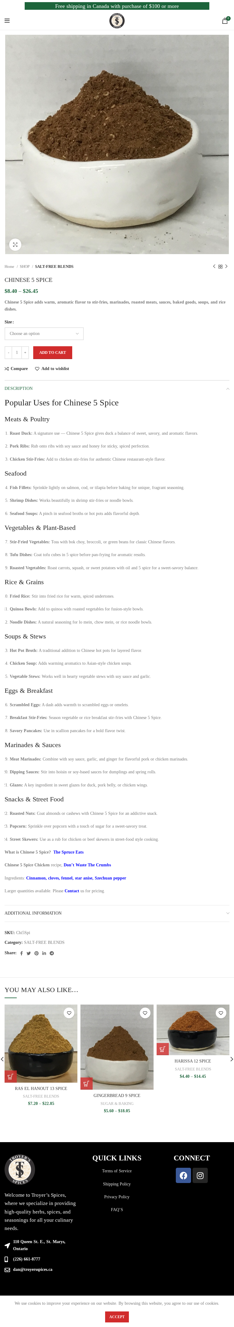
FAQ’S (117, 1209)
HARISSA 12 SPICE (193, 1061)
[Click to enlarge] (15, 245)
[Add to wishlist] (69, 1013)
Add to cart (52, 352)
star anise (83, 878)
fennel (67, 878)
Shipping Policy (117, 1184)
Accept (117, 1317)
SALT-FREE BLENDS (54, 266)
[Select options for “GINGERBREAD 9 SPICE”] (86, 1083)
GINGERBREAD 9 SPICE (117, 1095)
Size (8, 322)
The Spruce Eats (68, 852)
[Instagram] (200, 1175)
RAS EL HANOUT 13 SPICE (41, 1088)
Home (10, 266)
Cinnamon (36, 878)
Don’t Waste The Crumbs (87, 865)
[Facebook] (183, 1175)
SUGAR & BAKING (117, 1103)
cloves (53, 878)
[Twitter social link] (29, 953)
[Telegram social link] (52, 953)
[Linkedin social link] (44, 953)
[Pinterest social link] (37, 953)
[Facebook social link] (21, 953)
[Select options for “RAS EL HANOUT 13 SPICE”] (11, 1076)
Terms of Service (117, 1171)
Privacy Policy (116, 1197)
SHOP (25, 266)
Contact (72, 891)
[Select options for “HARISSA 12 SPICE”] (163, 1049)
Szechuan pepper (110, 878)
